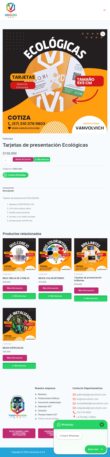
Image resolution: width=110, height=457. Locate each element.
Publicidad (8, 138)
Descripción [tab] (8, 191)
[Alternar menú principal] (104, 10)
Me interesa (43, 159)
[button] (102, 33)
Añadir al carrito (23, 159)
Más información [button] (15, 288)
